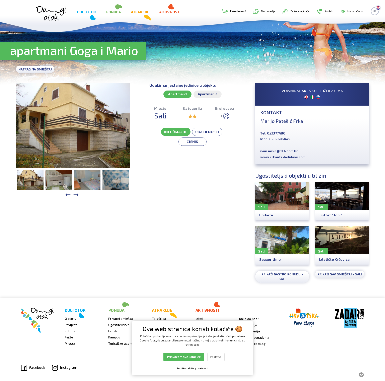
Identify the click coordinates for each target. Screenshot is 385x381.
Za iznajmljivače (300, 11)
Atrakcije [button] (140, 12)
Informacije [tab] (175, 131)
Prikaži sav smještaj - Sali (340, 274)
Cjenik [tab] (192, 141)
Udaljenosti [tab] (207, 131)
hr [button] (375, 11)
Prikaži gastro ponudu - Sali (282, 276)
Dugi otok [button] (86, 12)
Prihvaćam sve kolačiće (184, 357)
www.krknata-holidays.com (282, 157)
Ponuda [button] (113, 12)
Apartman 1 (177, 94)
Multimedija (268, 11)
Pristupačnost (355, 11)
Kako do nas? (238, 11)
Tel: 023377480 (272, 133)
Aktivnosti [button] (169, 12)
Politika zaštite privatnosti (192, 368)
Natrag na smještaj (35, 69)
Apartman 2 (207, 94)
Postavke (216, 357)
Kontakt (329, 11)
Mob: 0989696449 (275, 139)
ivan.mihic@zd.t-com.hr (279, 151)
